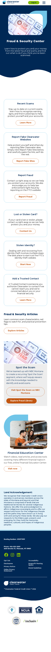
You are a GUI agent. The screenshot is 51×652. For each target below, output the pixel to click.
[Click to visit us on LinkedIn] (18, 554)
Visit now (12, 469)
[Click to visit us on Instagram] (12, 554)
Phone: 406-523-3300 (12, 547)
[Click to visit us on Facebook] (6, 554)
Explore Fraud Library (21, 401)
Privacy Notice (9, 566)
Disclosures (8, 563)
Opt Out (7, 560)
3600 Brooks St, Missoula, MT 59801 (17, 549)
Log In (33, 2)
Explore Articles (16, 331)
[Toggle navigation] (43, 2)
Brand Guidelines (34, 568)
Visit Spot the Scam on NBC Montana (25, 391)
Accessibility (33, 560)
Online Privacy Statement (9, 570)
